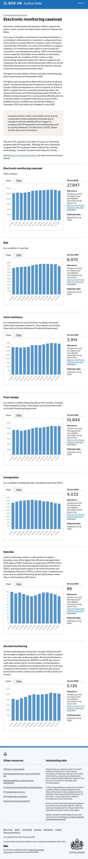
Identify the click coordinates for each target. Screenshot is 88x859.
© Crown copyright (77, 852)
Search (17, 830)
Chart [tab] (8, 180)
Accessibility (27, 830)
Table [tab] (18, 180)
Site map (37, 830)
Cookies (58, 830)
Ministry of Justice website (13, 769)
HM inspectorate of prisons (14, 792)
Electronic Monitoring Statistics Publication (75, 206)
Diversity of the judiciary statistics (16, 801)
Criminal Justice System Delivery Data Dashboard (22, 787)
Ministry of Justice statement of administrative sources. (65, 818)
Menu (80, 3)
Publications (48, 830)
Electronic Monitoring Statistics (22, 155)
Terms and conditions (11, 832)
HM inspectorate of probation (15, 796)
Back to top (7, 830)
